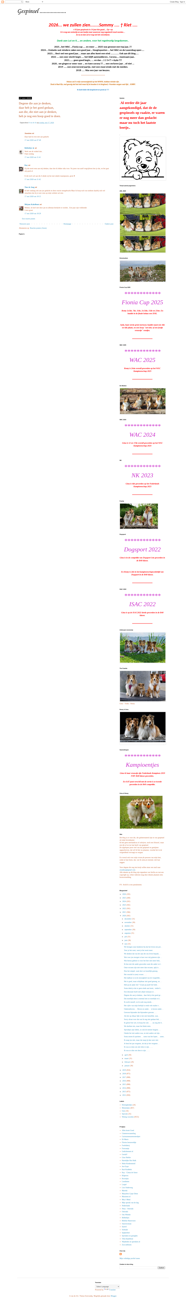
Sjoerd (124, 1227)
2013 (124, 1092)
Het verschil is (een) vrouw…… (136, 974)
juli (126, 937)
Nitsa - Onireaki (127, 1209)
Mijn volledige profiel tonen (130, 1258)
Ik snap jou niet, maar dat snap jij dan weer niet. (141, 1040)
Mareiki (124, 1191)
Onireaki (125, 1212)
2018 (124, 1074)
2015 (124, 1084)
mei (126, 944)
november (128, 922)
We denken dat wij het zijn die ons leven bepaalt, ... (142, 954)
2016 (124, 1081)
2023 (124, 905)
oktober (127, 926)
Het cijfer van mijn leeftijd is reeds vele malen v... (142, 1006)
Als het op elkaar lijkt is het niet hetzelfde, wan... (141, 1016)
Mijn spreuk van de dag (130, 1203)
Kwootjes (125, 1179)
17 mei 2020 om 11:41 (33, 157)
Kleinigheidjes (127, 1105)
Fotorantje (125, 1148)
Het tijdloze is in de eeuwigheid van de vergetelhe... (142, 978)
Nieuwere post (24, 224)
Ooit (123, 1111)
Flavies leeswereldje (129, 1142)
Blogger (113, 1296)
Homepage (67, 224)
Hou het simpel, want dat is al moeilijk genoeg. (141, 971)
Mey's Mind (126, 1200)
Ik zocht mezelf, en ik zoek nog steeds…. (139, 1002)
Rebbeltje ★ (29, 148)
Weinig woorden (128, 1117)
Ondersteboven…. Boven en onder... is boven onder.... (143, 1009)
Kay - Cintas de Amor (130, 1172)
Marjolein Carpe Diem (130, 1194)
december (128, 919)
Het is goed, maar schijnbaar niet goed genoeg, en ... (143, 981)
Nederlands (126, 1206)
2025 (124, 898)
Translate (112, 1290)
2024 (124, 901)
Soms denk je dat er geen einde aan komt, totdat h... (143, 988)
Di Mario (125, 1139)
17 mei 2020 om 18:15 (33, 196)
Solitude (125, 1230)
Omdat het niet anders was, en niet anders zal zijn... (142, 1033)
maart (127, 1058)
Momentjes (126, 1108)
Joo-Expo (125, 1166)
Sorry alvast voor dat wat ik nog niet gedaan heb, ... (142, 1019)
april (126, 1055)
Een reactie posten (28, 219)
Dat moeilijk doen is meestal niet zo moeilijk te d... (142, 999)
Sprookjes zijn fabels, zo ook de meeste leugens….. (142, 1030)
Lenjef (124, 1184)
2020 (124, 916)
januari (127, 1066)
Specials (125, 1114)
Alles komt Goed (128, 1130)
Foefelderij (126, 1145)
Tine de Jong (29, 187)
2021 (124, 912)
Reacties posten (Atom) (38, 228)
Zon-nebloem (126, 1245)
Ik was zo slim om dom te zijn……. (137, 1050)
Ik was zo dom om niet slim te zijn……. (138, 1047)
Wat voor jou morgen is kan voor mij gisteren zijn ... (143, 957)
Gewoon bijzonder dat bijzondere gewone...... (140, 1012)
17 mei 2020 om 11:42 (33, 179)
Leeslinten (125, 1181)
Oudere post (109, 224)
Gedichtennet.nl (127, 1151)
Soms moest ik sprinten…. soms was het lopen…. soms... (144, 1037)
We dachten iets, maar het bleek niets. (137, 1026)
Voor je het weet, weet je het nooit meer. (138, 950)
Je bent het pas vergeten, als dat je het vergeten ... (142, 1043)
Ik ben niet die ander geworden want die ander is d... (143, 964)
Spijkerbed (126, 1233)
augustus (128, 933)
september (128, 930)
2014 (124, 1088)
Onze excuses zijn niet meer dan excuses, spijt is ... (142, 967)
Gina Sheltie (126, 1157)
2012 (124, 1095)
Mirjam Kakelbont (32, 204)
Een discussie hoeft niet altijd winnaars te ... (140, 992)
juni (126, 940)
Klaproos (125, 1176)
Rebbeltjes (125, 1218)
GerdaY (124, 1154)
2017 (124, 1077)
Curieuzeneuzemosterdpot (131, 1136)
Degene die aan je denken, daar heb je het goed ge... (143, 995)
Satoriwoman (126, 1224)
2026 (124, 894)
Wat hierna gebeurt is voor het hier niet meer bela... (142, 961)
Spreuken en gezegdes (130, 1236)
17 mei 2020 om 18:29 (33, 213)
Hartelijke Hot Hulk (129, 1160)
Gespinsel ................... (41, 11)
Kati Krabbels (127, 1169)
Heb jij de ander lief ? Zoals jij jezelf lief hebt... (141, 985)
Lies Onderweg (127, 1188)
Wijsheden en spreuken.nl (131, 1242)
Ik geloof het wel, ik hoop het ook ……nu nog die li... (143, 1023)
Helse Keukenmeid (128, 1164)
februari (128, 1062)
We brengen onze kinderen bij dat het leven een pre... (143, 947)
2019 (124, 1070)
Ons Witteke (126, 1215)
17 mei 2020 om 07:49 (33, 140)
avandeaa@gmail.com (127, 870)
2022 (124, 908)
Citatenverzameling (129, 1133)
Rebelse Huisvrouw (129, 1221)
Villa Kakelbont (127, 1239)
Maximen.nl (126, 1197)
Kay (26, 165)
